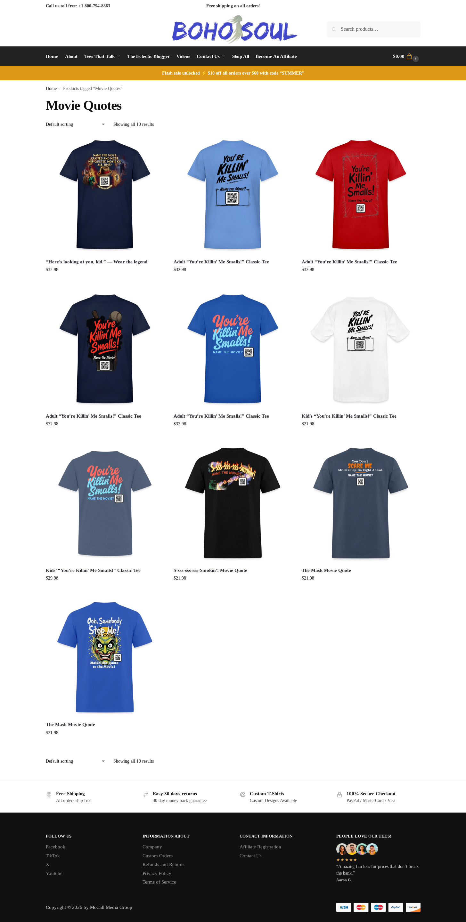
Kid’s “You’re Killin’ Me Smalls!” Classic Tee (349, 416)
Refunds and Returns (163, 864)
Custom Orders (158, 855)
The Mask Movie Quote (326, 570)
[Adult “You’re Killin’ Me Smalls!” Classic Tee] (233, 194)
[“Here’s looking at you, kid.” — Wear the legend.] (105, 194)
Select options (105, 283)
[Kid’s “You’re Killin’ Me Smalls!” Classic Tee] (361, 349)
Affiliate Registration (260, 846)
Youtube (54, 873)
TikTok (53, 855)
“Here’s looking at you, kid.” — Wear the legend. (97, 261)
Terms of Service (159, 882)
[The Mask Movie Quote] (361, 503)
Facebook (55, 846)
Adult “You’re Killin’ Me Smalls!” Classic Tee (221, 261)
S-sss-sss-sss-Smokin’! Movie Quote (210, 570)
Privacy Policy (157, 873)
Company (152, 846)
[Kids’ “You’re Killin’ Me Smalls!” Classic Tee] (105, 503)
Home (51, 88)
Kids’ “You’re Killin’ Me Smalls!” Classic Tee (93, 570)
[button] (406, 56)
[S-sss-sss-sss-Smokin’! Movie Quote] (233, 503)
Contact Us (251, 855)
